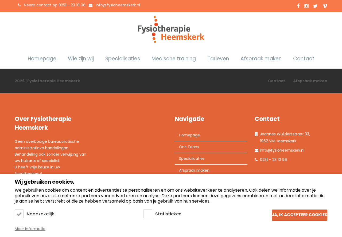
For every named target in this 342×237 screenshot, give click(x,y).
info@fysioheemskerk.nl (118, 5)
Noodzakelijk (40, 214)
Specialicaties (192, 158)
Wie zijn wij (81, 58)
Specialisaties (122, 58)
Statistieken (168, 214)
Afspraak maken (261, 58)
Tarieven (218, 58)
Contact (303, 58)
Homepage (42, 58)
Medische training (173, 58)
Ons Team (189, 146)
